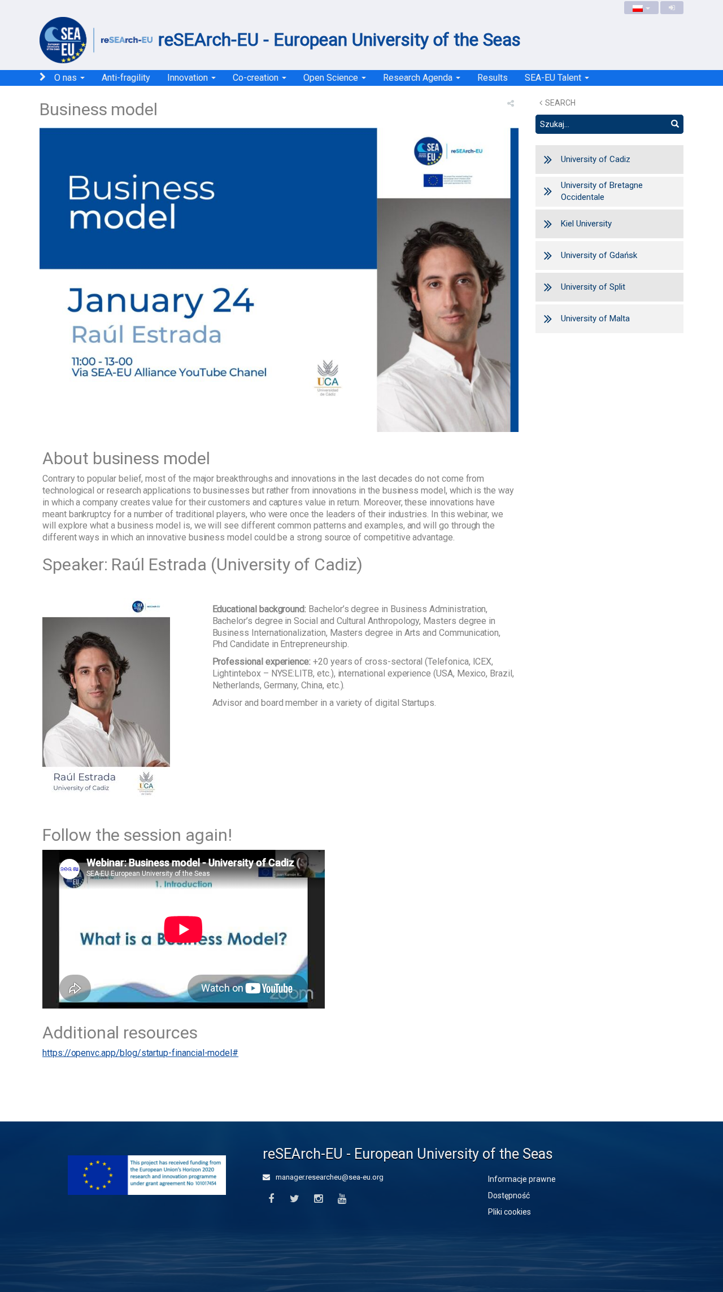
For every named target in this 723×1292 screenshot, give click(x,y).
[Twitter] (295, 1199)
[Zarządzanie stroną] (671, 7)
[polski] (641, 7)
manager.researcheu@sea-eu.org (329, 1177)
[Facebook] (271, 1199)
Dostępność (509, 1195)
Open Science (331, 77)
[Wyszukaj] (675, 124)
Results (492, 77)
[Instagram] (318, 1199)
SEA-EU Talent (554, 77)
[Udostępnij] (511, 103)
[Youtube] (342, 1199)
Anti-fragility (126, 77)
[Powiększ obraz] (279, 282)
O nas (66, 77)
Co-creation (257, 77)
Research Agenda (419, 77)
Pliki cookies (509, 1211)
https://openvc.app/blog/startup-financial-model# (140, 1052)
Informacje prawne (522, 1179)
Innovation (188, 77)
